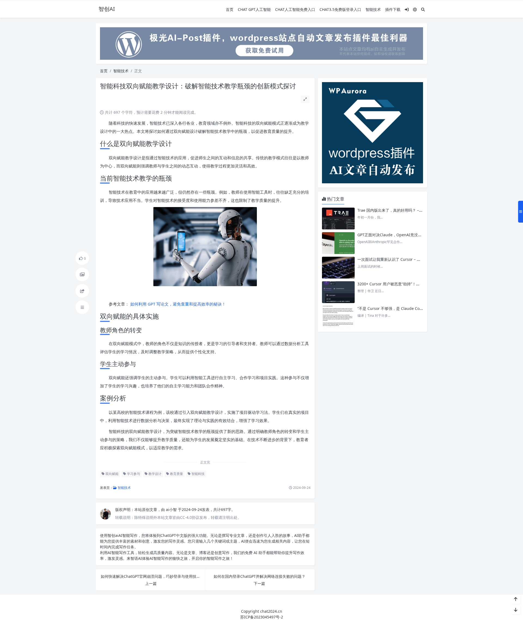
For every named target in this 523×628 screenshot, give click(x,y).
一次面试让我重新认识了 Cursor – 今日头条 (394, 259)
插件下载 (392, 9)
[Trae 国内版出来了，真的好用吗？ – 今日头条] (338, 218)
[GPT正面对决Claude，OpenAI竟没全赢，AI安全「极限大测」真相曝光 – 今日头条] (338, 243)
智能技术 (373, 9)
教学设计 (155, 473)
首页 (229, 9)
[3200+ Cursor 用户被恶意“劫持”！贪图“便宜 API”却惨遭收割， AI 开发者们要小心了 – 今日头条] (338, 292)
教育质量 (176, 473)
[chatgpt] (261, 43)
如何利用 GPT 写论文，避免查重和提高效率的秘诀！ (177, 304)
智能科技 (198, 473)
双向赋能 (111, 473)
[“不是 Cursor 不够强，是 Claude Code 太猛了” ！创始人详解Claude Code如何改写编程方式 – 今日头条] (338, 317)
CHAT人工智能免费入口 (295, 9)
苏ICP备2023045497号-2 (261, 617)
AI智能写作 (128, 535)
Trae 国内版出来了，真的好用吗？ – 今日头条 (396, 210)
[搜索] (423, 9)
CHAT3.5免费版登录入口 (340, 9)
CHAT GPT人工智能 (254, 9)
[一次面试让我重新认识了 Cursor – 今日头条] (338, 268)
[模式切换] (415, 9)
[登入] (407, 9)
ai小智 (172, 509)
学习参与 (133, 473)
